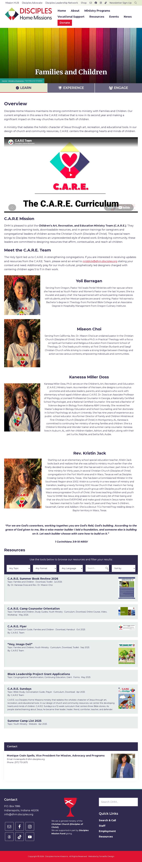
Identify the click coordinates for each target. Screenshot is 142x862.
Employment (107, 831)
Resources (106, 836)
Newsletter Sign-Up (121, 3)
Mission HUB (12, 3)
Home (4, 81)
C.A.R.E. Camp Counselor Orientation (33, 608)
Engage (121, 88)
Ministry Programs (16, 81)
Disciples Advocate (32, 3)
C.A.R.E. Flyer (17, 626)
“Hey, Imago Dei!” (19, 644)
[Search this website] (136, 3)
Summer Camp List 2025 (24, 720)
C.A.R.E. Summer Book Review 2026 (32, 578)
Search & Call (107, 820)
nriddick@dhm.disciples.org (100, 261)
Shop (84, 3)
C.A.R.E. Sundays (19, 688)
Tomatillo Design (106, 856)
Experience (73, 88)
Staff (102, 825)
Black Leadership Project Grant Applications (38, 674)
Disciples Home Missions (56, 856)
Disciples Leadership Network (61, 3)
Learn (25, 88)
